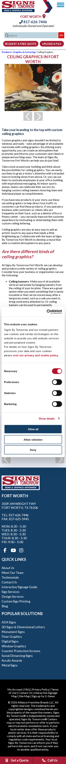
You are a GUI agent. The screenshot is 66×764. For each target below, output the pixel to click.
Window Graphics (14, 646)
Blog (5, 606)
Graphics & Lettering (24, 52)
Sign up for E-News (43, 696)
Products (6, 52)
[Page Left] (27, 116)
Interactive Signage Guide (19, 587)
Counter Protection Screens (21, 651)
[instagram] (21, 550)
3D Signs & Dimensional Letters (23, 627)
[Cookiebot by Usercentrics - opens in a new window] (47, 312)
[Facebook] (5, 550)
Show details (47, 418)
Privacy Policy (40, 689)
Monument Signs (13, 632)
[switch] (57, 382)
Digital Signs (10, 641)
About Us (8, 568)
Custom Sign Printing (16, 601)
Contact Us (9, 582)
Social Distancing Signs (17, 656)
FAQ (27, 689)
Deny (33, 449)
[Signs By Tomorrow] (18, 11)
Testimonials (10, 577)
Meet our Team (12, 573)
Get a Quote (20, 760)
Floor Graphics (12, 636)
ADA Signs (9, 622)
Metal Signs (10, 665)
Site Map (24, 696)
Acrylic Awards (12, 660)
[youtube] (13, 550)
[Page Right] (38, 116)
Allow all (33, 429)
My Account (14, 689)
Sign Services (11, 592)
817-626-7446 (35, 22)
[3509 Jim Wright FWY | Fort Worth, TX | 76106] (44, 16)
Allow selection (33, 439)
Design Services (13, 596)
